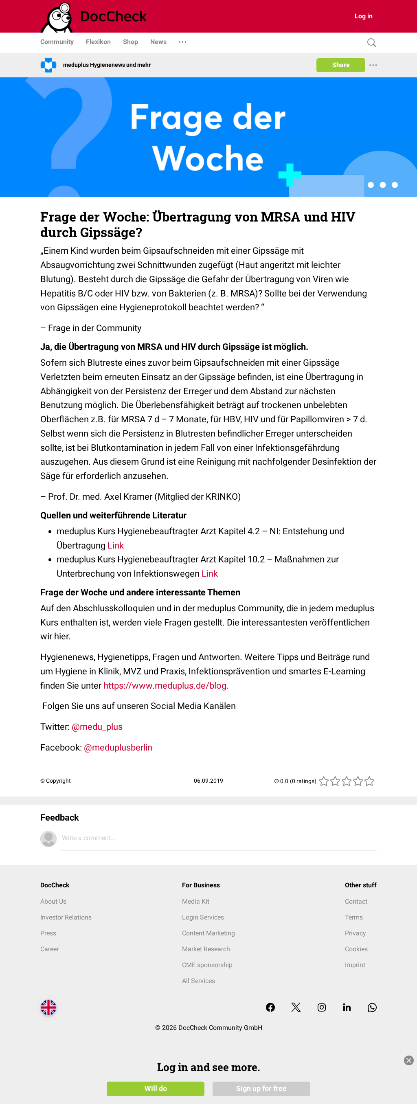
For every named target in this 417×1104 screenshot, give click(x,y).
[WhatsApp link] (372, 1008)
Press (48, 933)
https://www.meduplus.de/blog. (166, 685)
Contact (356, 901)
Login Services (203, 917)
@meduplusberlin (118, 747)
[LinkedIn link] (346, 1008)
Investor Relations (66, 917)
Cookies (356, 949)
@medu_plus (97, 727)
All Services (198, 981)
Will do (156, 1088)
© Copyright (55, 780)
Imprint (355, 965)
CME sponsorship (207, 965)
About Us (53, 901)
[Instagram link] (321, 1008)
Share (341, 65)
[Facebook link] (270, 1008)
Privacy (355, 933)
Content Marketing (208, 933)
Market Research (206, 949)
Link (116, 545)
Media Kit (195, 901)
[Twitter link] (296, 1008)
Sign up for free (261, 1088)
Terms (354, 917)
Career (49, 949)
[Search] (370, 43)
